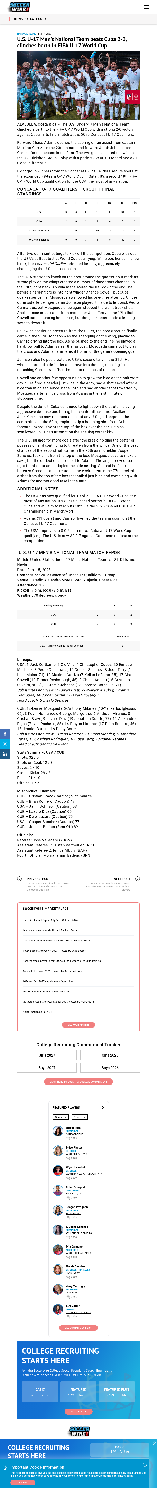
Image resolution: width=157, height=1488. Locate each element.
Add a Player (79, 1411)
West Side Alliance (77, 1154)
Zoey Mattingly (75, 1286)
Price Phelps (74, 1147)
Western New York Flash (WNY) (84, 1174)
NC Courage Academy (78, 1312)
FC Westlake (73, 1213)
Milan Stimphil (75, 1187)
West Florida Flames (78, 1253)
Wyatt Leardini (75, 1167)
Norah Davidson (76, 1266)
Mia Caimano (74, 1246)
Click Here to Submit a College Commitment (78, 1082)
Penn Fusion (73, 1273)
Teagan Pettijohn (77, 1207)
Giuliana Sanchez (77, 1227)
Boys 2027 (46, 1067)
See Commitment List (78, 1328)
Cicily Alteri (73, 1306)
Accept (22, 1482)
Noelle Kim (73, 1128)
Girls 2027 (47, 1055)
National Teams (26, 34)
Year (76, 1117)
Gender (59, 1117)
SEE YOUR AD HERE (78, 1025)
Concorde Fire (74, 1134)
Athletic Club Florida (79, 1233)
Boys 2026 (110, 1067)
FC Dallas (71, 1292)
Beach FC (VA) (74, 1193)
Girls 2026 (110, 1055)
